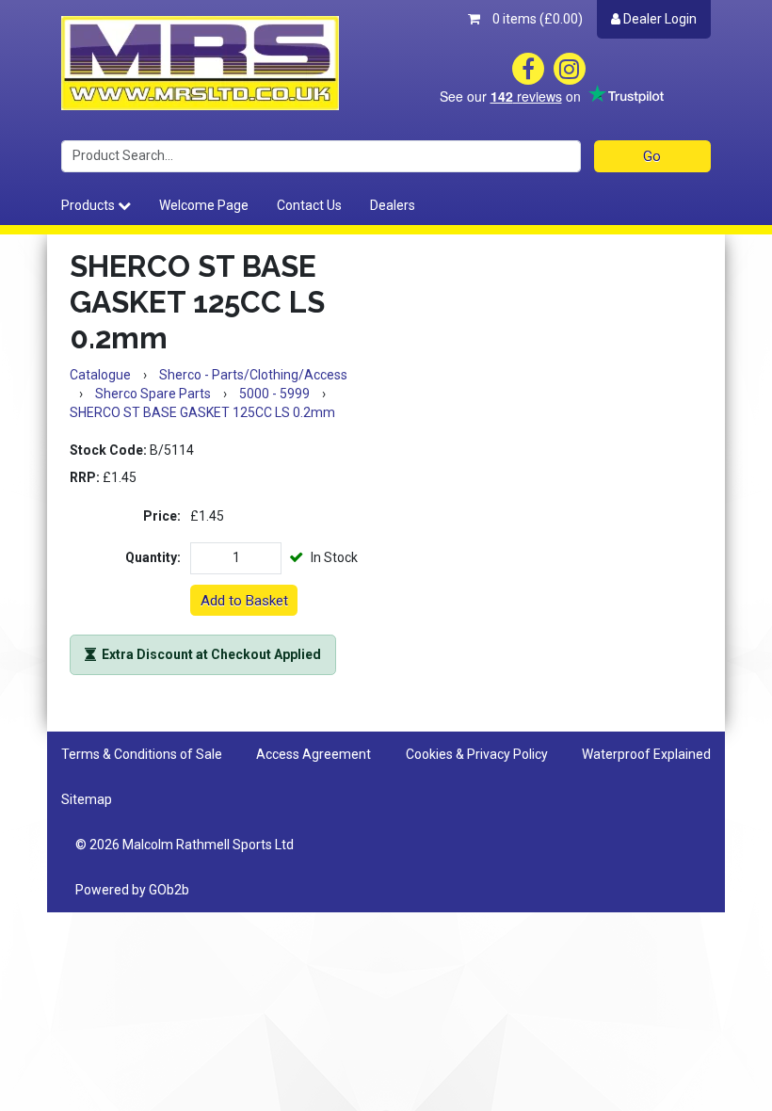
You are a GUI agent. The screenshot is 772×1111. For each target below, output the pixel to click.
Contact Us (309, 205)
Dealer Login (658, 18)
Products (89, 205)
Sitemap (86, 799)
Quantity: (153, 557)
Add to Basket (244, 600)
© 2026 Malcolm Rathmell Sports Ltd (184, 844)
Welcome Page (204, 205)
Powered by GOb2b (132, 889)
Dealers (392, 205)
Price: (162, 515)
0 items (536, 18)
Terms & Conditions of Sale (141, 754)
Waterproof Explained (646, 754)
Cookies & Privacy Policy (477, 754)
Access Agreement (313, 754)
